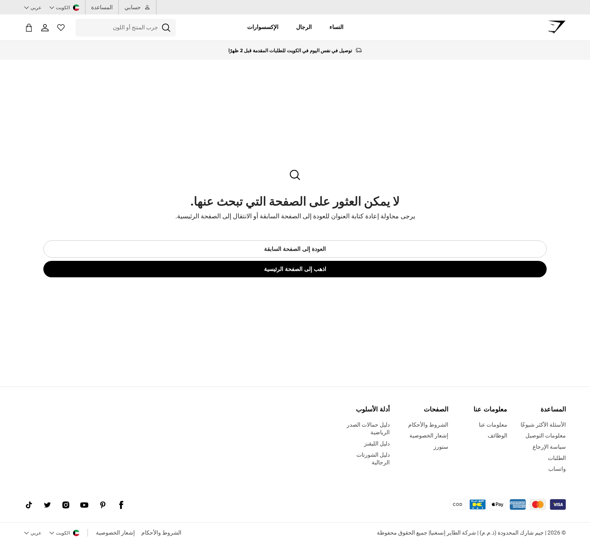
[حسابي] (45, 28)
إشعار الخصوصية (115, 532)
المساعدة (102, 7)
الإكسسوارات (263, 27)
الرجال (304, 27)
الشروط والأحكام (161, 532)
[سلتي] (29, 27)
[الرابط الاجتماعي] (121, 505)
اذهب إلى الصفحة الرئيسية (295, 269)
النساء (337, 27)
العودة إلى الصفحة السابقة (295, 248)
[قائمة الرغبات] (61, 28)
